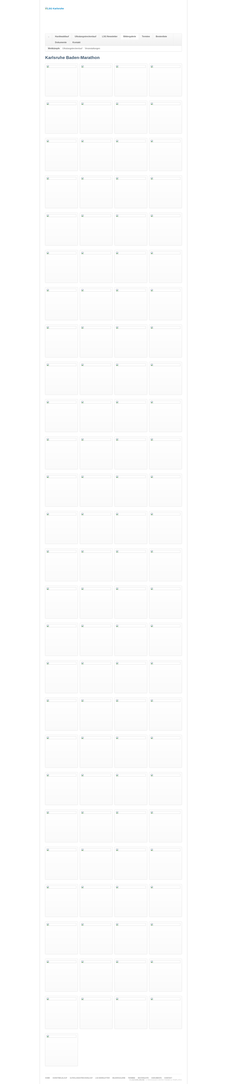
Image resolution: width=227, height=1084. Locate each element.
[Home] (48, 37)
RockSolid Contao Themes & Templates (165, 1080)
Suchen (179, 39)
